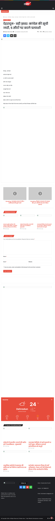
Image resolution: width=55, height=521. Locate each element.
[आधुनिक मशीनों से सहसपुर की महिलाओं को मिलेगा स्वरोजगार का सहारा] (14, 457)
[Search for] (53, 8)
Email (5, 261)
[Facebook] (4, 35)
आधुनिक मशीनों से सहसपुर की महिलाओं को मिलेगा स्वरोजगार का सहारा (14, 467)
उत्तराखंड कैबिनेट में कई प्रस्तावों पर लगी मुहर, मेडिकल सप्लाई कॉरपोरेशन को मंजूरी (44, 226)
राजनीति (9, 20)
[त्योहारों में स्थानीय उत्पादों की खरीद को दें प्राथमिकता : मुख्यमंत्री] (27, 219)
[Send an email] (13, 31)
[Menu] (2, 8)
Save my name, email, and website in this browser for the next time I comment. (23, 267)
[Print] (15, 35)
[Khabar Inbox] (27, 3)
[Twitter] (8, 35)
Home (5, 17)
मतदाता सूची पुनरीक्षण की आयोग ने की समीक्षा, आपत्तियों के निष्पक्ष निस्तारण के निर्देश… (10, 226)
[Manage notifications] (51, 518)
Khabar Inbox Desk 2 (8, 31)
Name (5, 256)
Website (30, 261)
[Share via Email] (11, 35)
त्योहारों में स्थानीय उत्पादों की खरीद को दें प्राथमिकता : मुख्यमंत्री (26, 226)
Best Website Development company (34, 518)
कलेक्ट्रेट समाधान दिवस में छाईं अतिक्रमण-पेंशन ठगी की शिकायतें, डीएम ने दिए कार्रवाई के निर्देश (40, 467)
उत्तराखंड (9, 17)
